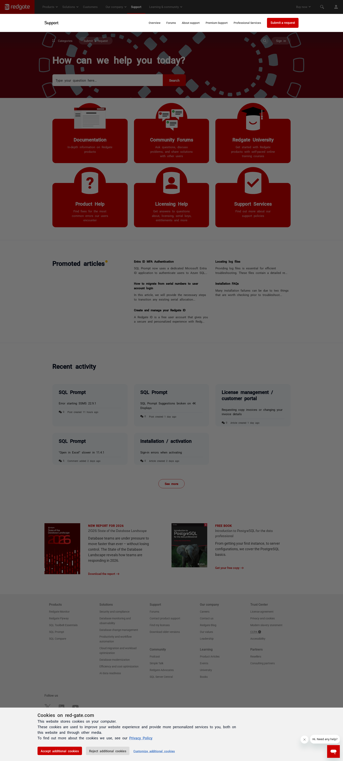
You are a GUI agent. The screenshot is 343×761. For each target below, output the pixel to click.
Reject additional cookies (107, 750)
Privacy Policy (140, 738)
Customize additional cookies (154, 750)
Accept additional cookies (60, 750)
